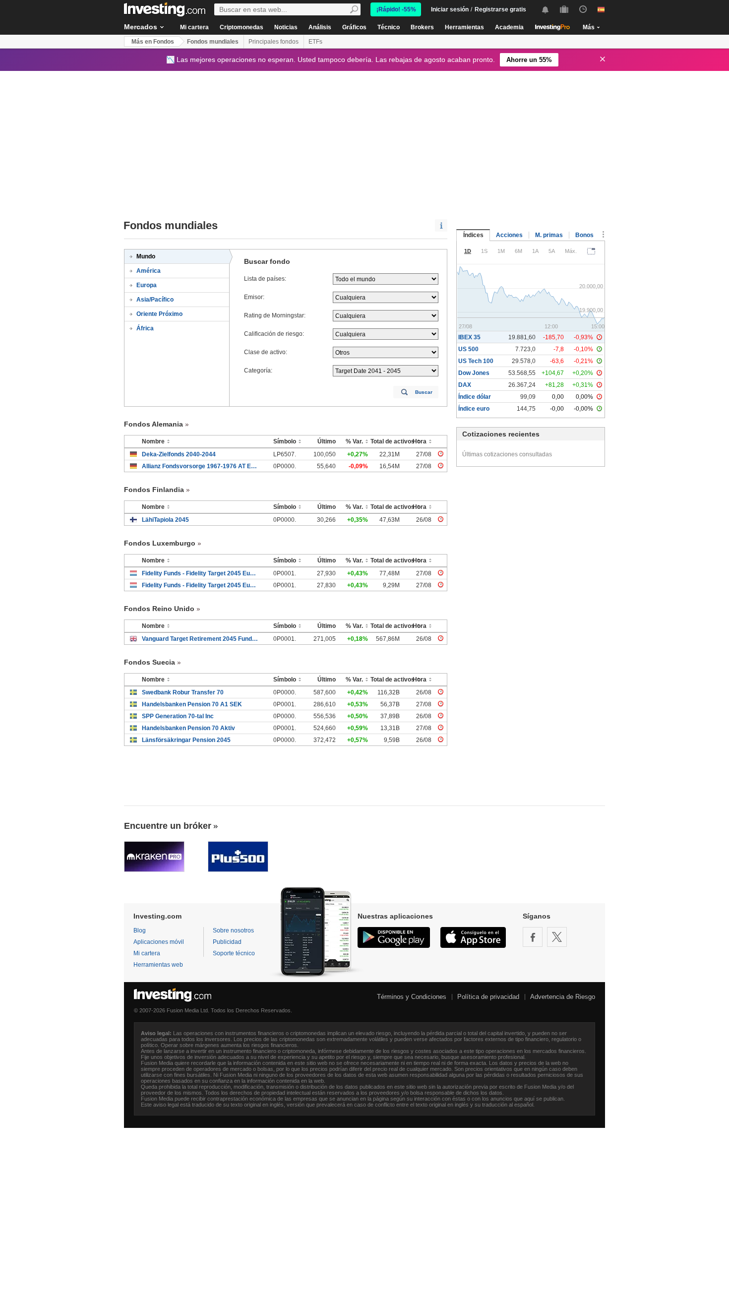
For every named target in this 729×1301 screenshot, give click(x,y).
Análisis (319, 27)
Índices (473, 235)
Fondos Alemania (153, 424)
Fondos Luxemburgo (159, 543)
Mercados (140, 27)
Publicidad (227, 941)
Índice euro (473, 408)
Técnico (388, 27)
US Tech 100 (475, 361)
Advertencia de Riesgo (562, 996)
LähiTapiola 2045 (165, 519)
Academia (509, 27)
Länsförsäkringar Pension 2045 (186, 740)
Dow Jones (473, 373)
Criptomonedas (241, 27)
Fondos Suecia (149, 662)
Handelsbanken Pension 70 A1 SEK (192, 704)
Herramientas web (158, 964)
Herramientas (464, 27)
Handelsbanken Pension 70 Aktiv (188, 728)
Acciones (509, 235)
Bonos (584, 235)
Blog (139, 930)
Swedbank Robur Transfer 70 (183, 692)
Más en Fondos (152, 41)
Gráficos (354, 27)
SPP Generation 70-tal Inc (178, 716)
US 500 (468, 349)
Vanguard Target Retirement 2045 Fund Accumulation (200, 638)
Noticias (286, 27)
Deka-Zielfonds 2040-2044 (179, 454)
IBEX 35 (469, 337)
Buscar (423, 392)
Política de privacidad (488, 996)
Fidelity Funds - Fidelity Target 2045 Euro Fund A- (200, 573)
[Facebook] (533, 937)
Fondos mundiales (213, 41)
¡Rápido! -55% (396, 9)
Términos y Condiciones (411, 996)
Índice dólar (474, 396)
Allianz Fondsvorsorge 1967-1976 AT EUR (200, 466)
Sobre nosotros (233, 930)
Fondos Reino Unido (159, 609)
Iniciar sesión (450, 9)
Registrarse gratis (500, 9)
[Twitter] (557, 937)
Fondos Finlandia (154, 490)
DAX (464, 384)
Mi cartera (194, 27)
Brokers (422, 27)
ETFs (315, 41)
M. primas (549, 235)
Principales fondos (273, 41)
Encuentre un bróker (167, 826)
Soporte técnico (234, 953)
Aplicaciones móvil (158, 941)
